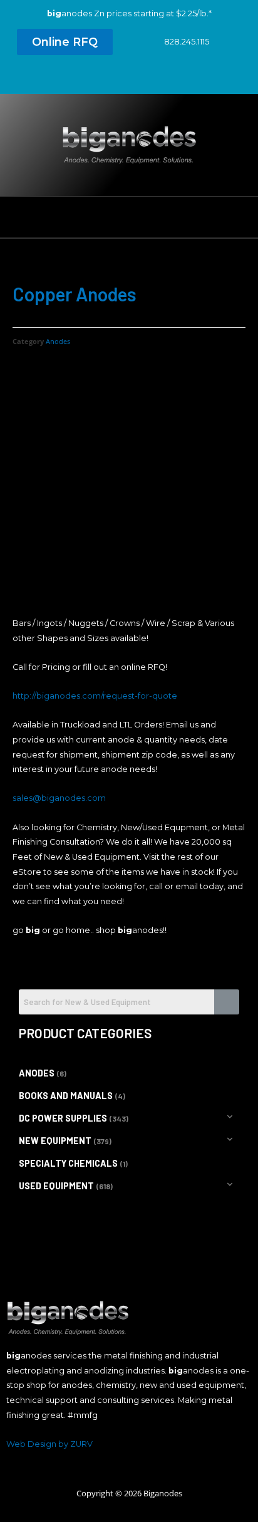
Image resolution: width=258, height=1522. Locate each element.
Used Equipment (56, 1186)
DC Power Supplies (63, 1118)
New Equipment (55, 1140)
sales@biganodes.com (59, 798)
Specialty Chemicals (68, 1163)
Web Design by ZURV (49, 1444)
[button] (65, 42)
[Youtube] (152, 78)
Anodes (58, 341)
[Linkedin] (129, 78)
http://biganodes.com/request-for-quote (95, 696)
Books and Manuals (66, 1095)
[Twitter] (106, 78)
